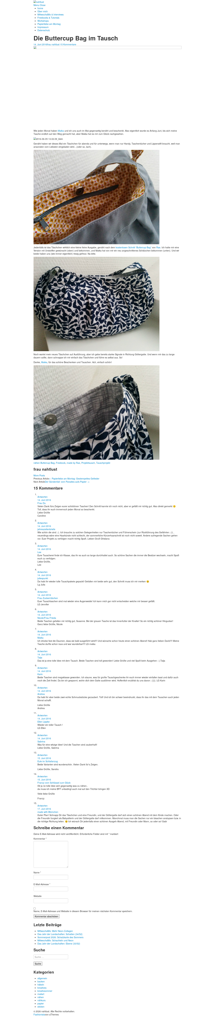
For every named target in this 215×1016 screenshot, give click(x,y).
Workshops (43, 20)
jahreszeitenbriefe (46, 529)
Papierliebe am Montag (49, 23)
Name (37, 872)
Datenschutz (43, 30)
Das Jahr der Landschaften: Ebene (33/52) (58, 943)
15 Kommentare (68, 44)
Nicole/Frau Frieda (46, 617)
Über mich (42, 11)
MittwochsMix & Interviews (50, 14)
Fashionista (39, 1014)
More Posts (39, 475)
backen (41, 981)
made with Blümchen (47, 811)
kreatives (41, 987)
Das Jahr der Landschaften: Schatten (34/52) (59, 934)
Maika (61, 130)
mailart (40, 994)
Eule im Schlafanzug (47, 761)
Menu (36, 5)
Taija (39, 657)
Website (38, 896)
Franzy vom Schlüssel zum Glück (54, 782)
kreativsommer (44, 990)
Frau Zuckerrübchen (47, 598)
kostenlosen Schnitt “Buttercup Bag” (133, 247)
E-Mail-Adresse (42, 884)
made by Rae (73, 462)
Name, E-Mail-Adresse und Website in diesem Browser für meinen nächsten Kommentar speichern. (83, 911)
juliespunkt (42, 578)
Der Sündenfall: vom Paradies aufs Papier (67, 481)
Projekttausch (88, 462)
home (40, 8)
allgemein (42, 978)
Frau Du (41, 503)
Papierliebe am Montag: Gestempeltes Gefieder (74, 478)
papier (40, 1003)
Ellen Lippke (43, 721)
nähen (37, 462)
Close (42, 5)
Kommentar (40, 838)
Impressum (43, 27)
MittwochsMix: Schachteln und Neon (55, 940)
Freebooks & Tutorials (48, 17)
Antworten (42, 496)
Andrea (41, 694)
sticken (40, 1006)
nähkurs (41, 1000)
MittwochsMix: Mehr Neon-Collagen (55, 930)
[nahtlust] (39, 1)
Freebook (60, 462)
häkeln (40, 984)
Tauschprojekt (103, 462)
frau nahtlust (53, 44)
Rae (158, 247)
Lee (39, 552)
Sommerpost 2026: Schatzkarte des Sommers (60, 937)
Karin (40, 674)
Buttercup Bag (47, 462)
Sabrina (41, 741)
